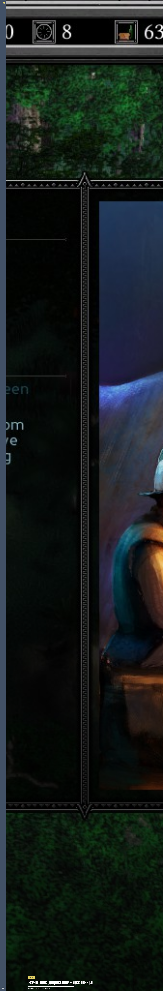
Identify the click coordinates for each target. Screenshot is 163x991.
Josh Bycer (32, 988)
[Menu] (3, 988)
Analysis (31, 977)
